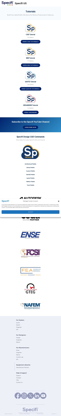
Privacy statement (34, 215)
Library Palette (30, 167)
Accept (30, 212)
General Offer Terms (25, 413)
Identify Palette (30, 174)
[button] (58, 201)
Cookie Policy (26, 215)
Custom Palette (30, 171)
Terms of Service (8, 413)
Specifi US (21, 3)
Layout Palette (30, 178)
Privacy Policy (40, 413)
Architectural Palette (30, 164)
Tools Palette (30, 185)
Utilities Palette (30, 181)
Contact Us (53, 413)
